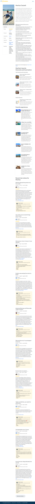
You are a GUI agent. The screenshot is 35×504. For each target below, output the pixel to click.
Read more (19, 199)
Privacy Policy (19, 502)
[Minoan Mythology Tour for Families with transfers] (18, 111)
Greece (10, 36)
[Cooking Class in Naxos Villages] (18, 167)
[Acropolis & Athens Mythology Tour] (18, 134)
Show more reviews (20, 496)
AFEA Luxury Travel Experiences (11, 43)
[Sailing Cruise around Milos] (18, 123)
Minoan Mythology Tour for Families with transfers (26, 110)
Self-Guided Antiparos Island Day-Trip (25, 155)
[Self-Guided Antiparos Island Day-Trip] (18, 155)
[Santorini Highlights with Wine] (18, 145)
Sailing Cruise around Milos (26, 122)
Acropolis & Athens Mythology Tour (25, 133)
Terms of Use (14, 502)
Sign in (33, 1)
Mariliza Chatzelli (21, 200)
